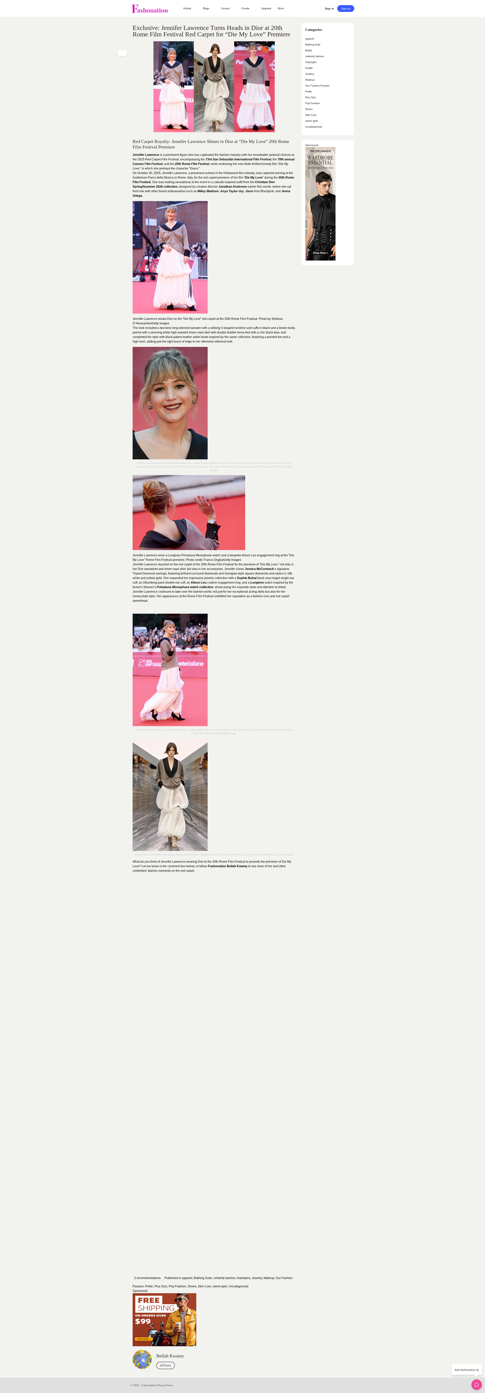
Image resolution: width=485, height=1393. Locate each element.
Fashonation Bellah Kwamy (227, 866)
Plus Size (160, 1286)
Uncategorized (238, 1286)
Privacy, (161, 1385)
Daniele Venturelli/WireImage (219, 733)
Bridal (308, 50)
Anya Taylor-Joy (232, 191)
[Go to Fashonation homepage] (150, 9)
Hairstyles (243, 1278)
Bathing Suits (203, 1278)
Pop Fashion (177, 1286)
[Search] (315, 8)
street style (220, 1286)
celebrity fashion (224, 1278)
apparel (187, 1278)
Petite (149, 1286)
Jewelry (257, 1278)
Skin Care (204, 1286)
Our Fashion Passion (317, 85)
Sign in (329, 8)
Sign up (345, 8)
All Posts (165, 1365)
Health (309, 67)
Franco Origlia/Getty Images (222, 559)
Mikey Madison (208, 191)
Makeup (269, 1278)
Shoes (192, 1286)
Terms (169, 1385)
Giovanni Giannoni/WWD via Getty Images (270, 854)
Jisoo (249, 191)
